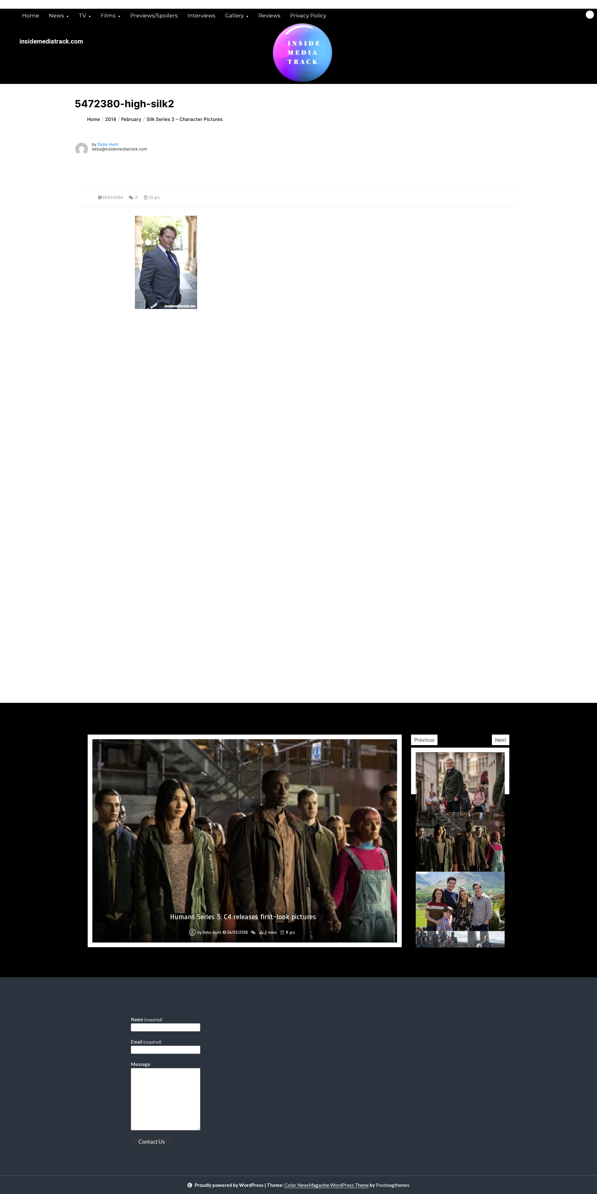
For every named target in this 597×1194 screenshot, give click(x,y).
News (56, 15)
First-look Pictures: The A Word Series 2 (243, 917)
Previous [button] (424, 740)
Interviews (201, 15)
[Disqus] (298, 462)
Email (146, 1041)
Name (146, 1019)
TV (82, 15)
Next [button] (500, 740)
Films (108, 15)
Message (140, 1064)
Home (30, 15)
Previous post (111, 365)
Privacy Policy (308, 15)
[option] (245, 841)
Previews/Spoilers (154, 15)
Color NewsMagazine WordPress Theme (327, 1185)
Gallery (234, 15)
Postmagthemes (393, 1185)
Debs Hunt (108, 144)
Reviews (269, 15)
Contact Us (151, 1141)
